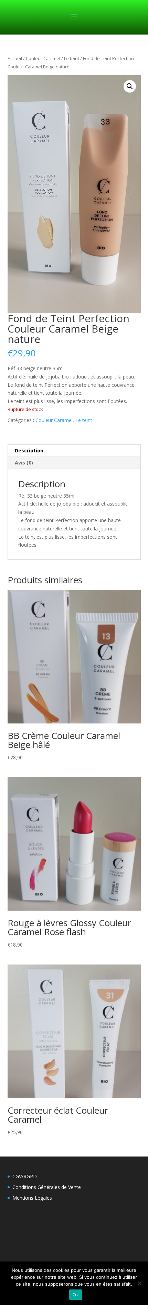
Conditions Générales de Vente (46, 1187)
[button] (130, 86)
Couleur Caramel (43, 58)
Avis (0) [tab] (24, 462)
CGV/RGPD (24, 1176)
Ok (76, 1294)
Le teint (71, 58)
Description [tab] (29, 450)
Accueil (15, 58)
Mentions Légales (32, 1197)
